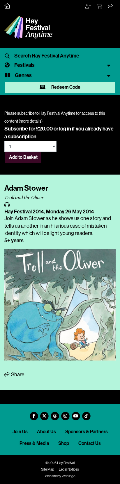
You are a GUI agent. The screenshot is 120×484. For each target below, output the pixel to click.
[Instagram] (65, 414)
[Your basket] (100, 6)
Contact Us (89, 443)
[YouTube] (75, 414)
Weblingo (68, 476)
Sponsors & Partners (86, 431)
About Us (46, 431)
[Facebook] (34, 414)
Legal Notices (69, 469)
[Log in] (88, 6)
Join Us (20, 431)
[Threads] (55, 414)
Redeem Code (65, 87)
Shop (63, 443)
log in (65, 129)
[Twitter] (44, 414)
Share (17, 374)
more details (30, 121)
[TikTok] (86, 414)
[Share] (111, 6)
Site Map (47, 469)
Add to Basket (23, 157)
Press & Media (34, 443)
